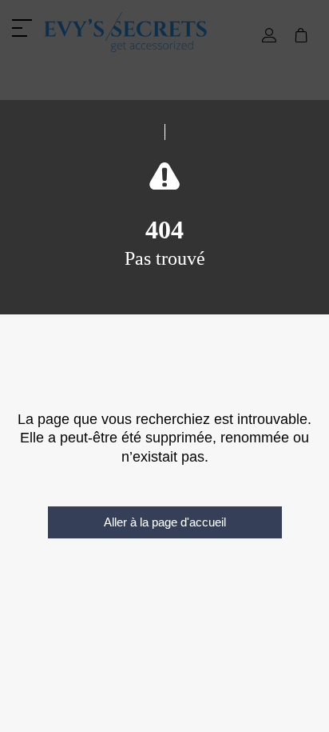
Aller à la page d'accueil (165, 522)
